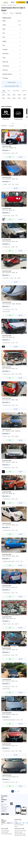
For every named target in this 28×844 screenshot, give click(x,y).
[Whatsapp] (9, 157)
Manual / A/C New (6, 311)
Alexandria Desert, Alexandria (9, 719)
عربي (13, 2)
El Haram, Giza (7, 751)
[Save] (25, 131)
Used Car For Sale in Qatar (19, 833)
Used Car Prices (12, 82)
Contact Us (16, 823)
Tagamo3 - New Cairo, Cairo (9, 561)
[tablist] (14, 90)
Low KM (16, 623)
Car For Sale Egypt (5, 830)
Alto (16, 153)
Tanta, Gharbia (6, 309)
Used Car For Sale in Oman (20, 835)
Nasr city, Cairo (7, 374)
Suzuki (12, 153)
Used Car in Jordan (18, 832)
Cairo (5, 436)
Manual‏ (16, 184)
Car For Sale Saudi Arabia (6, 833)
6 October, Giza (7, 530)
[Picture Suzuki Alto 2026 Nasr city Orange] (14, 482)
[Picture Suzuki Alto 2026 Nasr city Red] (14, 326)
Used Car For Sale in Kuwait (20, 830)
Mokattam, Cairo (7, 405)
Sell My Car (22, 2)
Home (15, 821)
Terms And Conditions (19, 824)
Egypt (10, 822)
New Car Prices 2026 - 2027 (12, 86)
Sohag (5, 184)
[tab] (3, 90)
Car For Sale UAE (4, 832)
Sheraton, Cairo (7, 246)
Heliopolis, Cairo (7, 467)
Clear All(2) (18, 13)
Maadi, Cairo (6, 278)
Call (21, 157)
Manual (19, 278)
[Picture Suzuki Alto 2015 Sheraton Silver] (14, 230)
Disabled (16, 436)
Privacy (15, 826)
